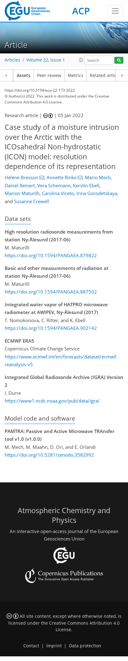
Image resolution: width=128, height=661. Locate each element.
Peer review (49, 75)
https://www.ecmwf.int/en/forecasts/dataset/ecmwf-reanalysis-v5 (61, 360)
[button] (81, 60)
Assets (23, 75)
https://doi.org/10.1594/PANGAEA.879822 (51, 255)
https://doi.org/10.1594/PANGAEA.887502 (51, 292)
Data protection (85, 646)
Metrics (75, 75)
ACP (81, 10)
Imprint (54, 646)
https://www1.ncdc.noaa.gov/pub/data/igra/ (52, 401)
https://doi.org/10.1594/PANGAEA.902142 (51, 328)
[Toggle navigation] (115, 11)
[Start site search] (118, 60)
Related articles (106, 75)
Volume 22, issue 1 (45, 60)
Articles (12, 60)
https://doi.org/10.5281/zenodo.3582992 (49, 455)
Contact (31, 646)
